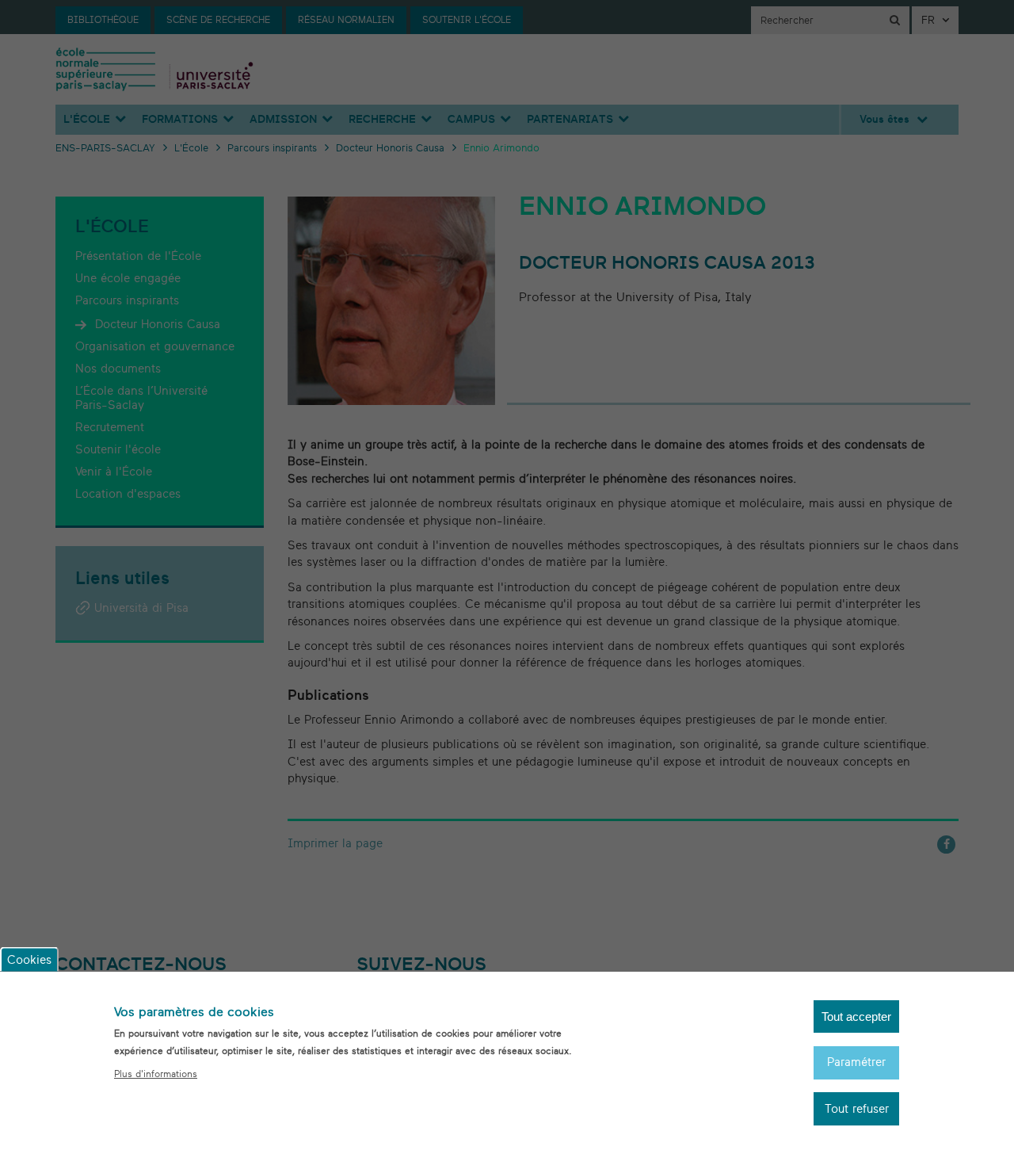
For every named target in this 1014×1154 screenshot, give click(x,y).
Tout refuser (857, 1109)
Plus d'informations (155, 1073)
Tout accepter (856, 1016)
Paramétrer (856, 1062)
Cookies (29, 959)
